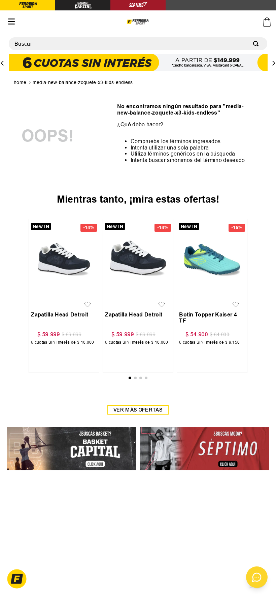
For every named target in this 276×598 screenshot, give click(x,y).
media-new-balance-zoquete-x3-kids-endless (83, 82)
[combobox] (138, 43)
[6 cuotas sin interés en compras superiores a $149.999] (138, 63)
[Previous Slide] (2, 63)
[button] (38, 288)
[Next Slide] (273, 63)
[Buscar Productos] (257, 43)
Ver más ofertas (138, 415)
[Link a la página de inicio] (21, 82)
